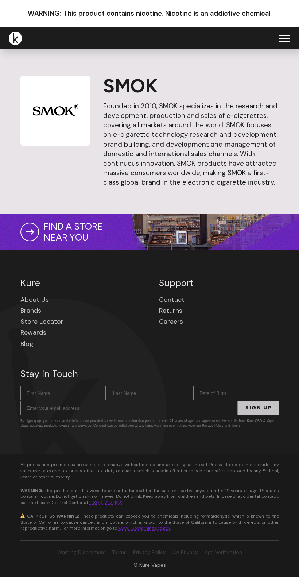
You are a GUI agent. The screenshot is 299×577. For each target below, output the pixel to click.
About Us (34, 299)
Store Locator (41, 321)
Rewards (33, 332)
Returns (170, 310)
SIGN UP (258, 408)
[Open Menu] (284, 38)
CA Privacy (185, 552)
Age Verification (223, 552)
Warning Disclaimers (81, 552)
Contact (172, 299)
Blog (27, 343)
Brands (30, 310)
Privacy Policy (213, 425)
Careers (171, 321)
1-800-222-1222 (106, 502)
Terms (236, 425)
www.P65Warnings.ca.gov (144, 528)
